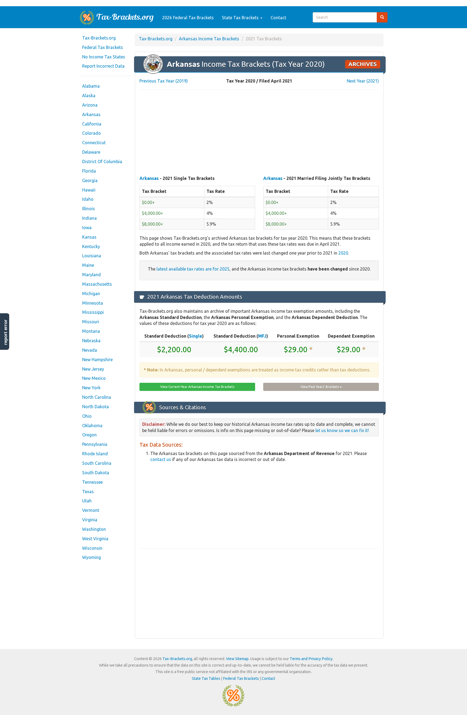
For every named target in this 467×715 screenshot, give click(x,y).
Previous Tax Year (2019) (163, 80)
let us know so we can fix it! (342, 430)
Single (195, 336)
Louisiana (91, 255)
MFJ (262, 336)
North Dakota (95, 406)
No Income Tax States (103, 56)
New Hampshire (97, 359)
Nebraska (91, 340)
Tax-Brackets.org (99, 37)
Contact (278, 17)
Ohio (87, 416)
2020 (343, 253)
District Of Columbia (102, 161)
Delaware (91, 152)
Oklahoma (92, 425)
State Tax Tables (206, 678)
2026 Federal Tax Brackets (188, 17)
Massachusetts (97, 284)
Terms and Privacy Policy (311, 659)
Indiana (89, 218)
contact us (160, 459)
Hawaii (88, 189)
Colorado (91, 133)
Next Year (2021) (363, 80)
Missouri (90, 321)
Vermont (90, 510)
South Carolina (96, 463)
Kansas (89, 237)
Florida (89, 171)
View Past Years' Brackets (320, 386)
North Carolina (96, 397)
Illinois (88, 208)
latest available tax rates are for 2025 (192, 268)
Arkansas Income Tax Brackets (209, 38)
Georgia (90, 180)
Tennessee (92, 482)
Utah (87, 500)
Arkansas (91, 114)
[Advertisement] (259, 133)
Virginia (89, 519)
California (91, 123)
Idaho (88, 199)
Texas (88, 491)
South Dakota (95, 472)
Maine (88, 265)
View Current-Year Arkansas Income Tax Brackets (197, 386)
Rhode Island (95, 453)
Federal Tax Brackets (102, 47)
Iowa (87, 227)
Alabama (91, 86)
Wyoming (91, 557)
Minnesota (92, 303)
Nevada (89, 350)
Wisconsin (92, 548)
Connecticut (94, 142)
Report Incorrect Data (103, 66)
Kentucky (91, 246)
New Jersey (93, 369)
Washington (94, 529)
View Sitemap (237, 659)
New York (91, 387)
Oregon (89, 434)
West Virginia (95, 538)
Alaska (88, 95)
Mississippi (93, 312)
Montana (91, 331)
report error (5, 332)
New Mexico (94, 378)
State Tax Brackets (241, 17)
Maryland (91, 274)
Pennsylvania (94, 444)
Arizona (90, 105)
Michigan (91, 293)
